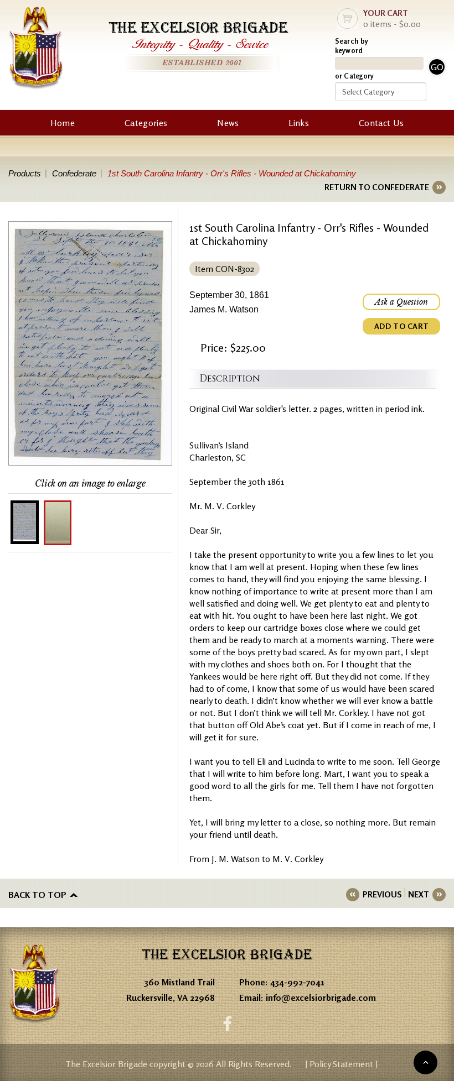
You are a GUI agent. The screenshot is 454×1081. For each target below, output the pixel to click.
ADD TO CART (401, 326)
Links (298, 122)
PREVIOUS (382, 894)
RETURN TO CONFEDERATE (376, 187)
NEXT (418, 894)
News (228, 122)
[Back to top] (425, 1062)
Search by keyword (351, 45)
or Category (354, 75)
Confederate (74, 173)
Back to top (37, 894)
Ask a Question (401, 302)
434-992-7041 (297, 982)
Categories (146, 122)
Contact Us (381, 122)
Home (62, 122)
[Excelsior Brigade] (36, 49)
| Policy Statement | (341, 1063)
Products (24, 173)
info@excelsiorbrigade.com (321, 997)
